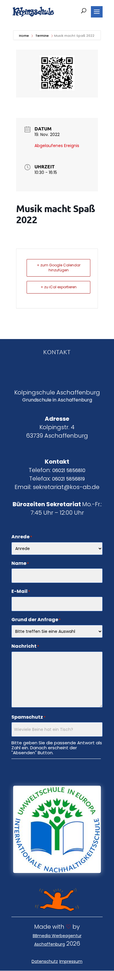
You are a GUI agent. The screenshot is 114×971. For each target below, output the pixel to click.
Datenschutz (45, 961)
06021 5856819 (68, 479)
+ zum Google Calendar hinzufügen (58, 268)
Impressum (70, 961)
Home (24, 35)
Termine (42, 35)
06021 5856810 (68, 470)
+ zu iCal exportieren (59, 286)
